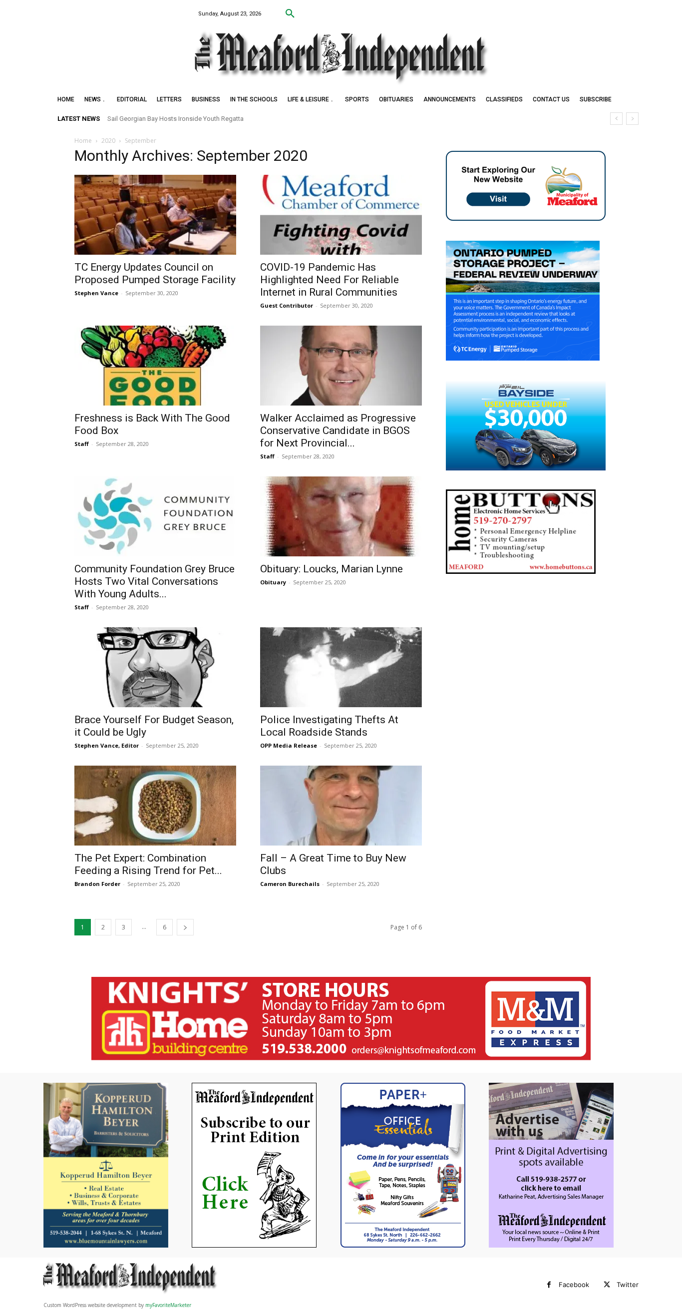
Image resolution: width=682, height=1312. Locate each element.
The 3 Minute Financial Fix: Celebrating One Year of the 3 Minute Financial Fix (225, 118)
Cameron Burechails (290, 883)
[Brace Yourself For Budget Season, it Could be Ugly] (155, 667)
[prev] (616, 118)
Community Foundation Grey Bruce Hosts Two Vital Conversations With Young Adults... (154, 581)
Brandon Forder (97, 883)
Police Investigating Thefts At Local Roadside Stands (329, 726)
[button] (290, 14)
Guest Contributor (286, 305)
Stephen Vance (96, 293)
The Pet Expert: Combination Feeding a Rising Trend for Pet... (148, 864)
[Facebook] (549, 1285)
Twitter (628, 1285)
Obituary (273, 582)
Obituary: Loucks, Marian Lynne (331, 569)
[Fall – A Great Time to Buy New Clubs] (341, 806)
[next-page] (185, 927)
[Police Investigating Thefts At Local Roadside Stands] (341, 667)
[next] (632, 118)
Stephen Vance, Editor (106, 745)
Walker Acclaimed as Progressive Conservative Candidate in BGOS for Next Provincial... (338, 430)
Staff (81, 443)
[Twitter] (607, 1285)
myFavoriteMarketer (168, 1305)
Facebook (574, 1285)
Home (83, 140)
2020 (108, 140)
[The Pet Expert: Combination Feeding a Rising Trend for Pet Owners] (155, 806)
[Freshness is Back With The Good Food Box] (155, 366)
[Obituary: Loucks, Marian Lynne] (341, 516)
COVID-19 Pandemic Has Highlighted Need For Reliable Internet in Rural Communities (329, 279)
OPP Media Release (288, 745)
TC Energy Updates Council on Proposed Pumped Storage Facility (155, 273)
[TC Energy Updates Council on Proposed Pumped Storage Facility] (155, 215)
